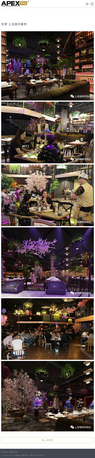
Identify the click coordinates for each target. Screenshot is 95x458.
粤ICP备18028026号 (37, 455)
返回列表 (49, 440)
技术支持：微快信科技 (9, 452)
